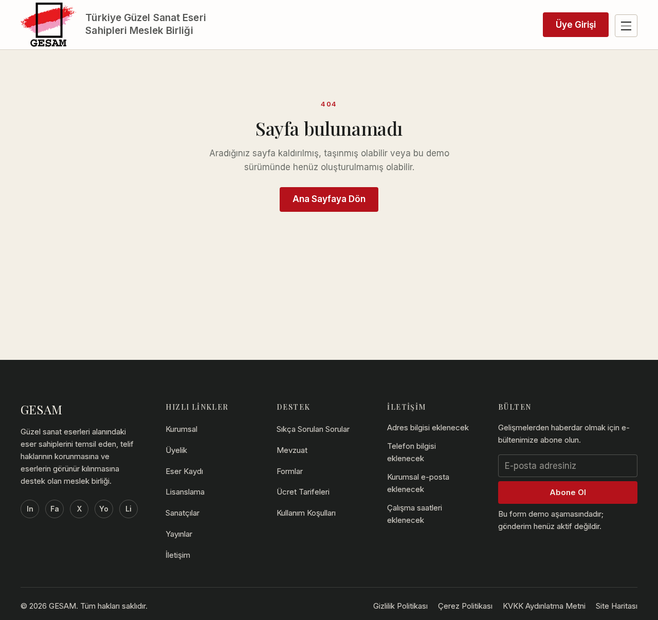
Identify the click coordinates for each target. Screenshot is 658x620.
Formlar (290, 471)
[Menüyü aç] (626, 25)
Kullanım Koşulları (306, 513)
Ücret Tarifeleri (303, 492)
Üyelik (176, 450)
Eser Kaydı (184, 471)
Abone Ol (568, 492)
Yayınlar (179, 534)
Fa (54, 508)
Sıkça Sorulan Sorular (313, 429)
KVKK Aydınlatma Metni (544, 606)
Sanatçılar (182, 513)
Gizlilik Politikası (400, 606)
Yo (103, 508)
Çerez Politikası (465, 606)
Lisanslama (185, 492)
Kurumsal (181, 429)
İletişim (178, 555)
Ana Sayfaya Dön (329, 199)
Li (128, 508)
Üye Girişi (576, 25)
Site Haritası (616, 606)
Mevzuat (292, 450)
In (30, 508)
